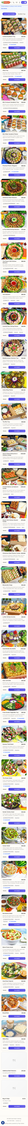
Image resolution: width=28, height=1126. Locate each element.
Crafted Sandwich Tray (9, 36)
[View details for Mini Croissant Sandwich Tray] (14, 92)
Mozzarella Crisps (7, 585)
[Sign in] (19, 2)
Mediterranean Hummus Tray (10, 358)
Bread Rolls (6, 1013)
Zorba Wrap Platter (8, 390)
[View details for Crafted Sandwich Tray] (14, 26)
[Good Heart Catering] (4, 2)
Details (4, 47)
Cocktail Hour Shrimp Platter (10, 326)
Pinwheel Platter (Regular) (10, 165)
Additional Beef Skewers (9, 1070)
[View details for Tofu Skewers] (14, 284)
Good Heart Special (8, 981)
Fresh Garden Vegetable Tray (11, 712)
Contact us (18, 1120)
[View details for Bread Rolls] (14, 1002)
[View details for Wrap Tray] (14, 60)
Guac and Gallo (7, 680)
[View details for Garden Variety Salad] (14, 801)
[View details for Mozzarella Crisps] (14, 574)
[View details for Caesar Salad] (14, 835)
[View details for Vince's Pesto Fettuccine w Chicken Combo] (14, 443)
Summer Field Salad (8, 744)
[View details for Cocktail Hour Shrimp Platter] (14, 316)
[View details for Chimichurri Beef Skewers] (14, 187)
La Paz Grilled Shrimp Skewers (11, 229)
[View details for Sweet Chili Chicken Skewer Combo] (14, 509)
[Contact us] (16, 2)
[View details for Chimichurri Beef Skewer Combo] (14, 542)
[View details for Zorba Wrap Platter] (14, 379)
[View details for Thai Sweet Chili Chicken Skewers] (14, 251)
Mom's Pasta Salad (8, 947)
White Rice (6, 1039)
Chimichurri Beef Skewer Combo (11, 553)
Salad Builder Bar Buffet (9, 648)
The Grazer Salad (7, 778)
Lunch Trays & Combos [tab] (9, 14)
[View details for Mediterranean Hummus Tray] (14, 347)
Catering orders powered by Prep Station (14, 1123)
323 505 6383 (10, 1120)
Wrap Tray (5, 70)
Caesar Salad (6, 845)
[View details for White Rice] (14, 1028)
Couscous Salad (7, 879)
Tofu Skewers (6, 294)
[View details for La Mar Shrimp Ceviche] (14, 606)
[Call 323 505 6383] (13, 2)
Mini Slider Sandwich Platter (10, 134)
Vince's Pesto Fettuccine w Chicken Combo (10, 454)
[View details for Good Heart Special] (14, 970)
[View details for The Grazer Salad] (14, 767)
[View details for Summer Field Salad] (14, 734)
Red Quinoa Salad (7, 913)
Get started (4, 8)
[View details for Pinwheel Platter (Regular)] (14, 155)
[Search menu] (10, 2)
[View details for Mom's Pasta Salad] (14, 937)
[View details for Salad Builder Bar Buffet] (14, 638)
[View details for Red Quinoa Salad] (14, 903)
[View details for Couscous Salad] (14, 869)
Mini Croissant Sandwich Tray (11, 102)
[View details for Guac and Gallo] (14, 670)
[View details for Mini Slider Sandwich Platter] (14, 123)
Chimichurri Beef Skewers (10, 197)
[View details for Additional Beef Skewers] (14, 1060)
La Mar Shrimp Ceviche (9, 617)
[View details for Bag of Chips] (14, 1088)
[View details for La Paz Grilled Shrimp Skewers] (14, 219)
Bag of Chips (6, 1098)
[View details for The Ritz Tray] (14, 411)
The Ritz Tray (6, 422)
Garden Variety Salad (8, 812)
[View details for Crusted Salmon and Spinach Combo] (14, 476)
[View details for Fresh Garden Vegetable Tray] (14, 702)
